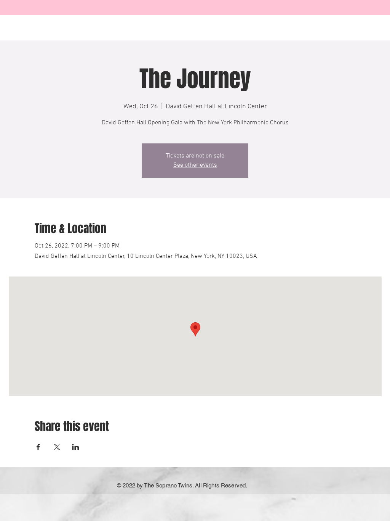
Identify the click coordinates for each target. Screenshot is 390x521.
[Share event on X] (57, 447)
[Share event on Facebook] (38, 447)
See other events (195, 165)
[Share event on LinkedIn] (75, 447)
